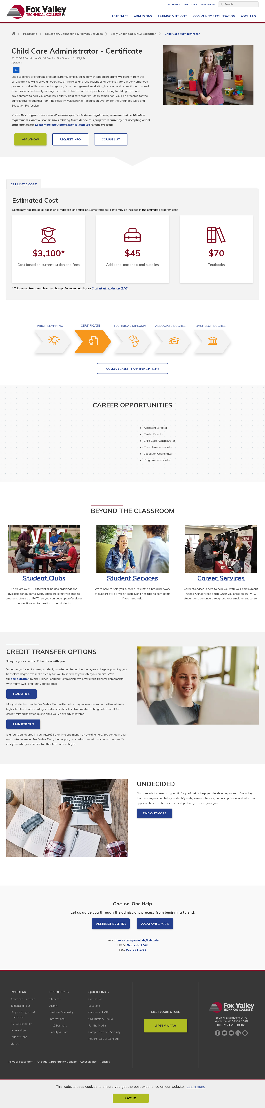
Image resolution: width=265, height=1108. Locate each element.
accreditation (20, 679)
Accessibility (88, 1061)
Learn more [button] (196, 1087)
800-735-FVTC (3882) (231, 1025)
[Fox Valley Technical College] (36, 12)
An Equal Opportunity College (57, 1061)
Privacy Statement (21, 1061)
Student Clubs (44, 578)
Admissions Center (111, 923)
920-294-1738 (136, 949)
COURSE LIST (111, 139)
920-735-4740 (137, 945)
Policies (105, 1061)
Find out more (154, 813)
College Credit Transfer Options (132, 368)
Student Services (132, 578)
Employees (190, 4)
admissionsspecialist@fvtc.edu (137, 940)
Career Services (221, 578)
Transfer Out (23, 724)
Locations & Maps (155, 923)
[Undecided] (67, 820)
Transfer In (21, 694)
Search (221, 4)
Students (174, 4)
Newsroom (208, 4)
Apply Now (165, 1026)
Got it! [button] (130, 1098)
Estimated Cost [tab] (24, 184)
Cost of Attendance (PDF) (110, 288)
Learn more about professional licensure (62, 124)
